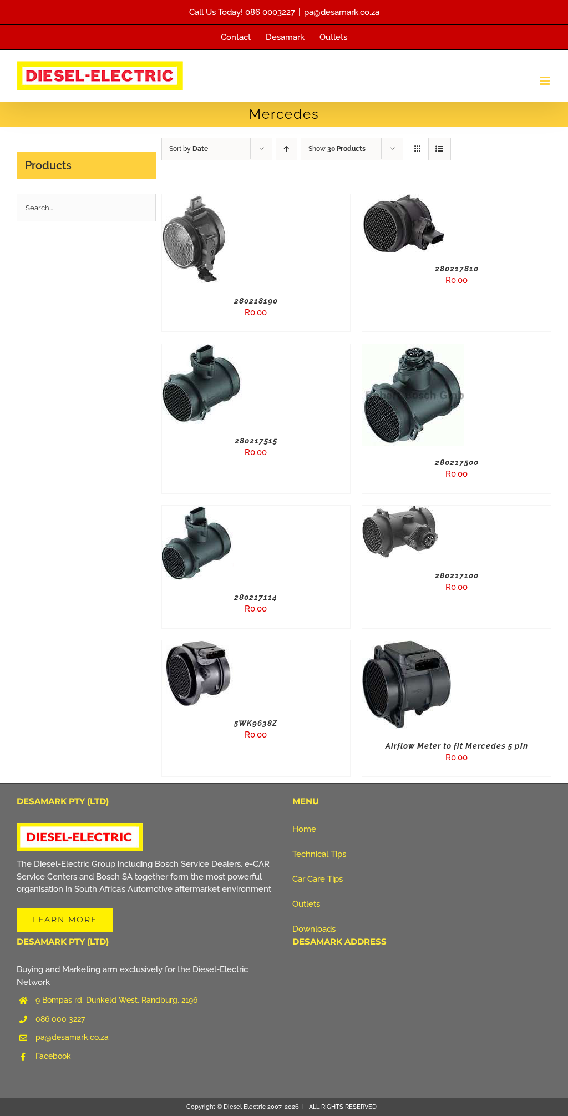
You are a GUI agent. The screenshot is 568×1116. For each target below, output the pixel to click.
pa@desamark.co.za (341, 12)
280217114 (255, 597)
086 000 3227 (60, 1018)
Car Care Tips (317, 879)
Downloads (314, 929)
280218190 (256, 300)
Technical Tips (319, 854)
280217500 (457, 462)
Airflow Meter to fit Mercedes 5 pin (457, 745)
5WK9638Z (255, 723)
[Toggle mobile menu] (545, 81)
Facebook (53, 1056)
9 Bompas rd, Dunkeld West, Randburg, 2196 (116, 1000)
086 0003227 (270, 12)
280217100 (457, 575)
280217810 (457, 268)
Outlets (306, 904)
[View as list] (439, 149)
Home (304, 829)
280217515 (256, 440)
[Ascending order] (286, 149)
